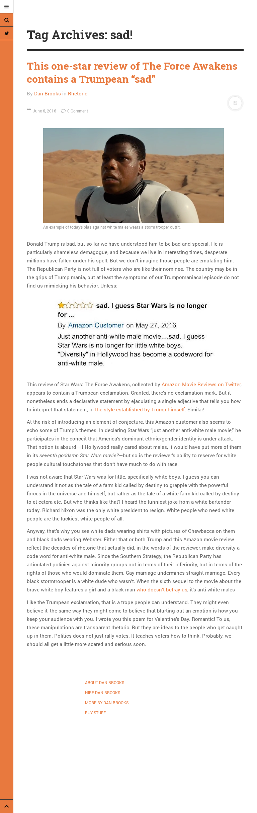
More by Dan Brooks (106, 702)
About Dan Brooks (104, 682)
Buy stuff (95, 712)
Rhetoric (77, 93)
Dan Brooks (47, 93)
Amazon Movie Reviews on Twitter (201, 384)
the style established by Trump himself (140, 409)
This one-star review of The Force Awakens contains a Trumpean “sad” (132, 72)
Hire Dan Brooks (102, 692)
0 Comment (77, 110)
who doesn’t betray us (162, 589)
